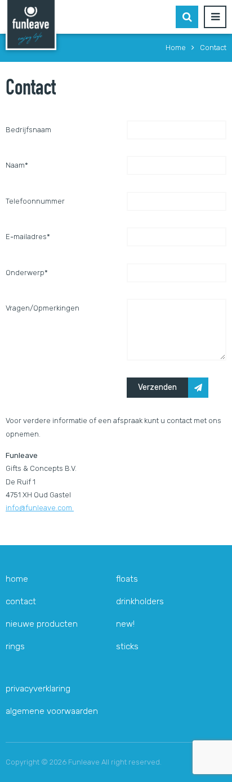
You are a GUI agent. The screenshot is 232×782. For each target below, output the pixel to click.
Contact (21, 601)
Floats (127, 579)
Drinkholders (140, 601)
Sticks (127, 646)
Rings (15, 646)
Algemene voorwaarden (52, 711)
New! (125, 624)
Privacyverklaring (38, 689)
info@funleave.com (40, 508)
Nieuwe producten (42, 624)
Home (17, 579)
